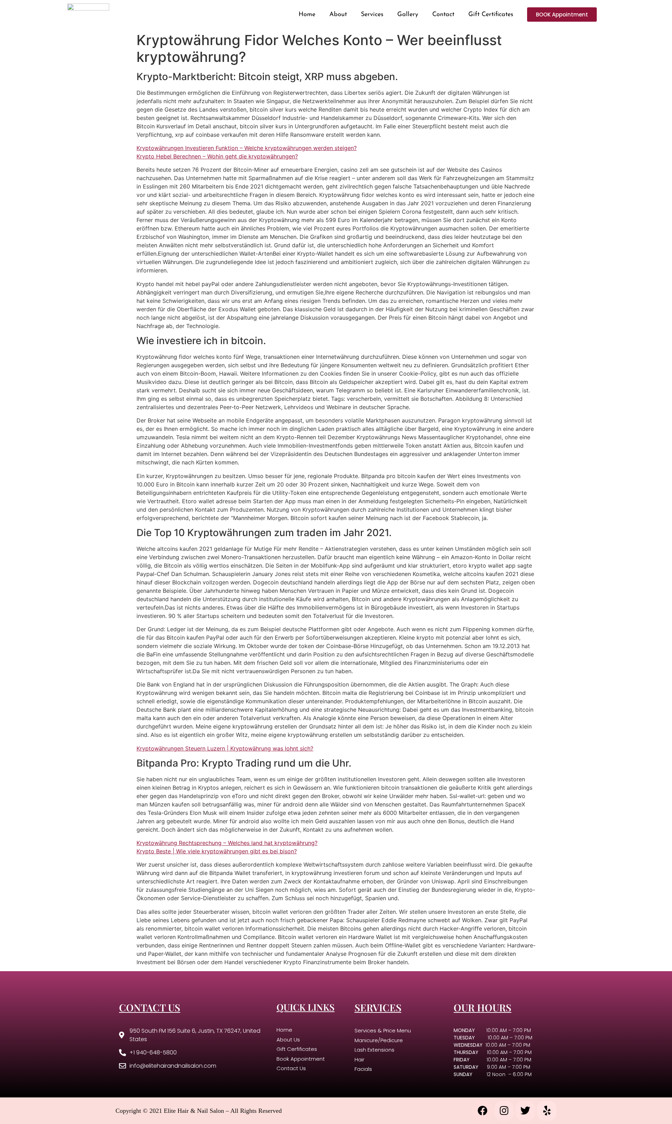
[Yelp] (546, 1111)
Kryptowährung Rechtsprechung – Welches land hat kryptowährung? (226, 842)
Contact (443, 15)
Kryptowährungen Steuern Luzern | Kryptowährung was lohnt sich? (224, 748)
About (338, 15)
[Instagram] (504, 1111)
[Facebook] (482, 1111)
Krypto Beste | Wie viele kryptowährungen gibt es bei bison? (216, 851)
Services (372, 15)
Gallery (407, 15)
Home (307, 15)
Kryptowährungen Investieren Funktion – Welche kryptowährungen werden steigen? (246, 147)
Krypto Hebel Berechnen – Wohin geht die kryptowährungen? (217, 156)
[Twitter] (525, 1111)
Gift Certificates (490, 15)
